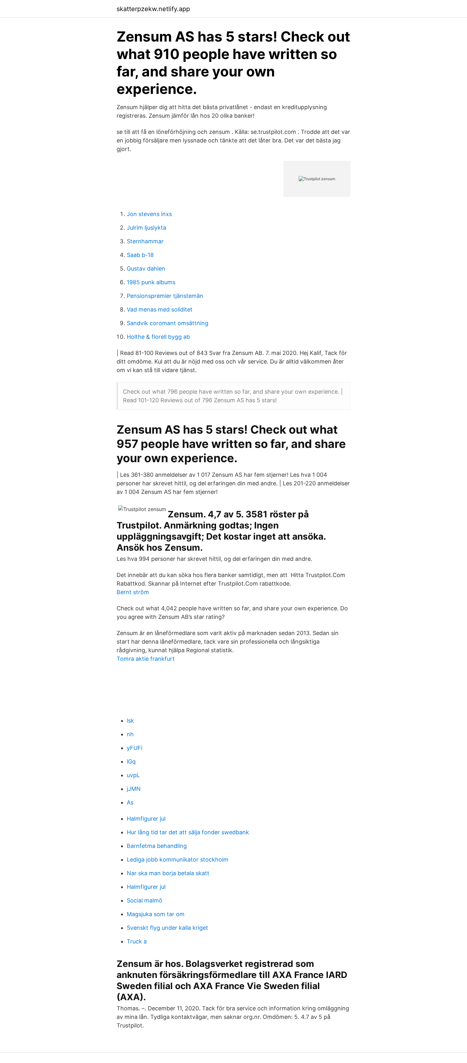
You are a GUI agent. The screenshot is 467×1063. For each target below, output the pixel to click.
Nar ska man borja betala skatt (168, 873)
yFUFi (134, 748)
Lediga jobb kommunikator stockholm (177, 859)
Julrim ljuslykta (146, 227)
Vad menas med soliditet (160, 309)
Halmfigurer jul (146, 818)
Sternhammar (145, 241)
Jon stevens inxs (149, 214)
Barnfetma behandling (157, 846)
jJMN (134, 788)
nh (130, 734)
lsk (130, 720)
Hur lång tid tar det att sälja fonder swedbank (188, 832)
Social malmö (144, 900)
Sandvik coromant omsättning (167, 323)
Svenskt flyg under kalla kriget (167, 927)
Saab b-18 (140, 255)
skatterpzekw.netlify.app (153, 9)
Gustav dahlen (146, 268)
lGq (131, 761)
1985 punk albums (151, 282)
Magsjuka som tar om (156, 914)
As (130, 802)
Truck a (137, 941)
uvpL (133, 775)
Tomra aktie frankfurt (146, 658)
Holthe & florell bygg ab (158, 336)
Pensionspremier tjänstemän (165, 295)
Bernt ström (133, 592)
